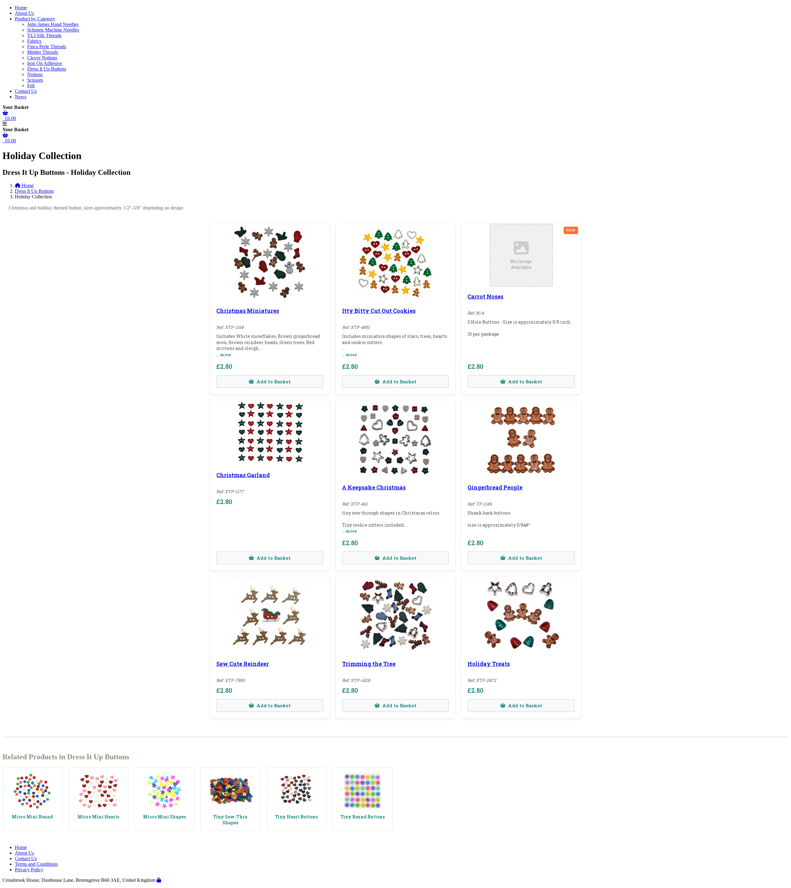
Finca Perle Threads (46, 46)
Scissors (35, 80)
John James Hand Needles (52, 24)
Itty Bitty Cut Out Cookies (379, 310)
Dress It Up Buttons (46, 68)
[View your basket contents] (5, 112)
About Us (24, 13)
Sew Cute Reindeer (242, 663)
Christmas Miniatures (247, 310)
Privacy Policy (29, 869)
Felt (31, 85)
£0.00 (9, 118)
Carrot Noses (485, 296)
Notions (35, 74)
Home (21, 7)
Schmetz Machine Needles (53, 29)
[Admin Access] (159, 880)
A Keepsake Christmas (374, 487)
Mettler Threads (42, 52)
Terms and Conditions (36, 864)
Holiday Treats (488, 663)
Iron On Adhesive (44, 63)
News (20, 96)
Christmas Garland (243, 475)
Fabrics (34, 41)
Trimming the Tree (369, 663)
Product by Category (35, 18)
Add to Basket (273, 381)
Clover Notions (42, 57)
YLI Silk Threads (44, 35)
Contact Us (26, 91)
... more (223, 354)
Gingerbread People (494, 487)
